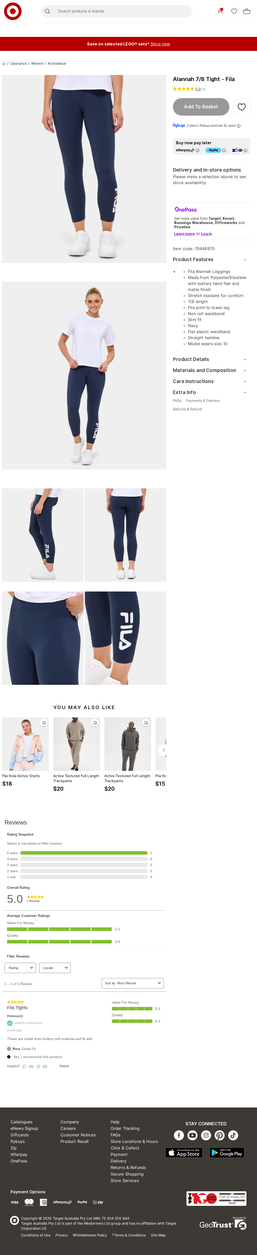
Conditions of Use (35, 1235)
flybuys (18, 1141)
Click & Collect (125, 1147)
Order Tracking (125, 1128)
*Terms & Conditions (129, 1235)
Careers (68, 1128)
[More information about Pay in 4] (224, 150)
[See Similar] (43, 722)
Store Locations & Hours (134, 1141)
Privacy (61, 1235)
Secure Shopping (127, 1173)
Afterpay (19, 1154)
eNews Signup (24, 1128)
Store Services (125, 1180)
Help (115, 1121)
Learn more (184, 234)
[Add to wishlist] (241, 107)
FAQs (115, 1134)
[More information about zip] (245, 150)
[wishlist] (234, 11)
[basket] (246, 11)
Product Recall (74, 1141)
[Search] (47, 11)
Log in (206, 234)
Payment (119, 1154)
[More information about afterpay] (198, 150)
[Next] (164, 750)
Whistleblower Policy (90, 1235)
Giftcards (20, 1134)
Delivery (118, 1160)
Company (69, 1121)
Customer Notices (77, 1134)
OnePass (19, 1160)
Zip (14, 1147)
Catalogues (22, 1121)
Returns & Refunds (128, 1167)
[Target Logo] (13, 11)
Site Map (158, 1235)
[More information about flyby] (239, 125)
